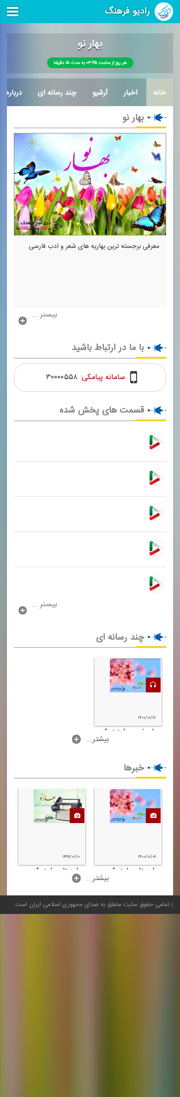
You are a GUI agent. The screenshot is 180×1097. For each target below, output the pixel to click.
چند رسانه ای (57, 93)
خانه (159, 93)
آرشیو (100, 93)
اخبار (131, 93)
